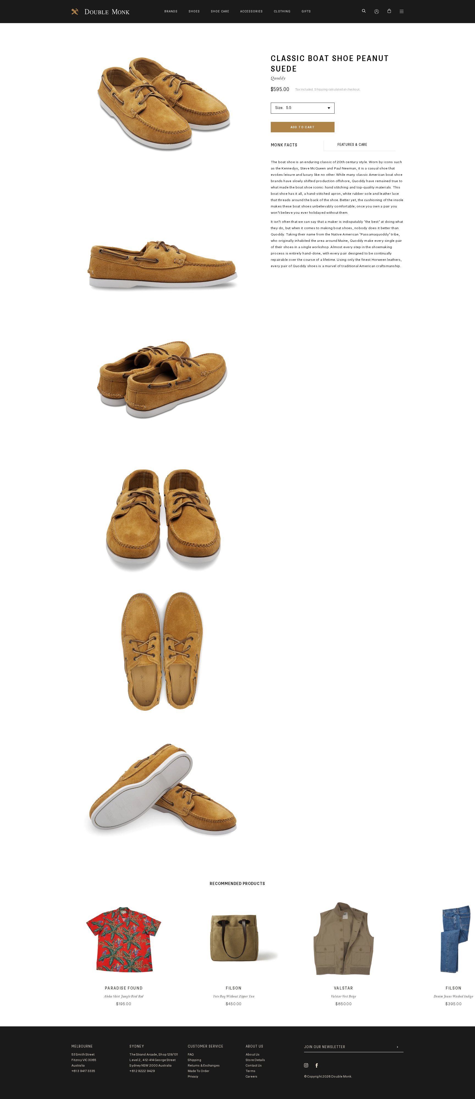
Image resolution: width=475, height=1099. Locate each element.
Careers (251, 1076)
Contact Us (254, 1065)
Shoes (194, 11)
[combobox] (302, 107)
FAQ (191, 1054)
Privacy (193, 1076)
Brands (171, 11)
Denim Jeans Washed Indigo (453, 996)
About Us (252, 1054)
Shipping (194, 1060)
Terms (250, 1071)
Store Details (255, 1060)
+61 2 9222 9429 (142, 1071)
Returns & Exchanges (204, 1065)
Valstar (343, 988)
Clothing (282, 11)
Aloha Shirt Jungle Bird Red (123, 996)
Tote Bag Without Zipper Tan (233, 996)
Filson (234, 988)
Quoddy (278, 78)
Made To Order (198, 1071)
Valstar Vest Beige (343, 996)
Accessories (251, 11)
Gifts (306, 11)
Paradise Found (124, 988)
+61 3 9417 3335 (83, 1071)
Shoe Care (220, 11)
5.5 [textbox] (288, 108)
